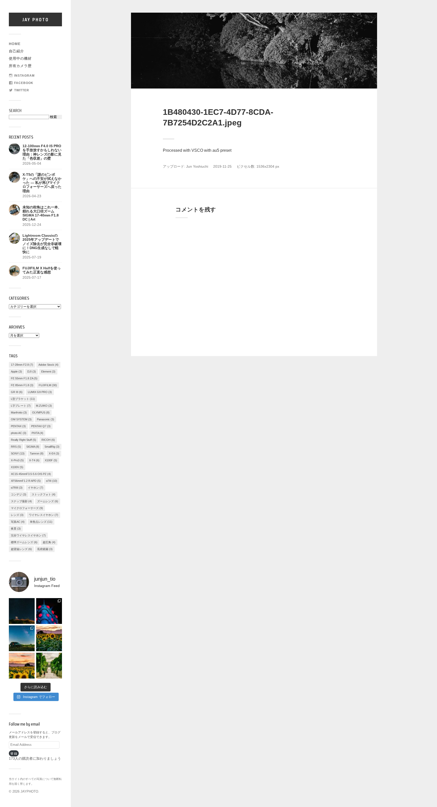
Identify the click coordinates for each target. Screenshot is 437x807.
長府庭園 (45, 549)
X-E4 (54, 453)
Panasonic (45, 419)
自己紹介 (16, 51)
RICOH (48, 439)
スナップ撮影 (21, 501)
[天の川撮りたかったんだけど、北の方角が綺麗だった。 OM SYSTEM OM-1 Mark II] (22, 611)
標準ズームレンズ (24, 542)
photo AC (18, 432)
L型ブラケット (23, 398)
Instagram (24, 75)
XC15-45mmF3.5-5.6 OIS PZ (31, 473)
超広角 (49, 542)
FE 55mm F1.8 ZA (24, 378)
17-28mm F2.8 (22, 364)
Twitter (21, 90)
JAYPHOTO (29, 791)
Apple (16, 371)
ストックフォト (43, 494)
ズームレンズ (47, 501)
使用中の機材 (20, 58)
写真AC (18, 521)
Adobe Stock (48, 364)
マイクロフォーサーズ (27, 508)
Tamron (36, 453)
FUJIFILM (48, 385)
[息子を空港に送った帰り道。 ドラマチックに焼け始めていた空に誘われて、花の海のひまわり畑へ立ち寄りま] (22, 666)
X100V (17, 467)
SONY (18, 453)
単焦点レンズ (41, 521)
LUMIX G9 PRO (40, 392)
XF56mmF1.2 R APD (26, 480)
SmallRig (52, 446)
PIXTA (37, 432)
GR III (17, 392)
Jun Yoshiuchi (197, 166)
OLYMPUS (41, 412)
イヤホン (35, 487)
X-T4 (34, 460)
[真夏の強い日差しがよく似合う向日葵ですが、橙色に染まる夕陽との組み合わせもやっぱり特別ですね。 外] (49, 638)
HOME (14, 44)
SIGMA (32, 446)
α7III (51, 480)
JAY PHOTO (35, 19)
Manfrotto (19, 412)
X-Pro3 (17, 460)
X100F (51, 460)
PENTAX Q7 (41, 426)
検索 (53, 117)
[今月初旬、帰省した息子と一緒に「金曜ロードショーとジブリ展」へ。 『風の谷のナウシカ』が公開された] (49, 611)
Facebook (23, 83)
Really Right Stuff (23, 439)
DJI (31, 371)
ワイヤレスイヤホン (43, 514)
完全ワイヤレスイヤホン (28, 535)
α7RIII (17, 487)
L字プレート (21, 405)
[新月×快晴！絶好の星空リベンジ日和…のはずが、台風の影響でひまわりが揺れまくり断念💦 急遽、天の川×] (22, 638)
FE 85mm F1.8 (22, 385)
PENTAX (18, 426)
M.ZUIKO (44, 405)
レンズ (17, 514)
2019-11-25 (222, 166)
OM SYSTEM (21, 419)
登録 (14, 753)
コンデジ (18, 494)
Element (48, 371)
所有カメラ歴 (20, 66)
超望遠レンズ (21, 549)
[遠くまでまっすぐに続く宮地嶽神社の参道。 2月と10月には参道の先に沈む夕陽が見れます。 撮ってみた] (49, 666)
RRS (16, 446)
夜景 (16, 528)
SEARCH (15, 110)
